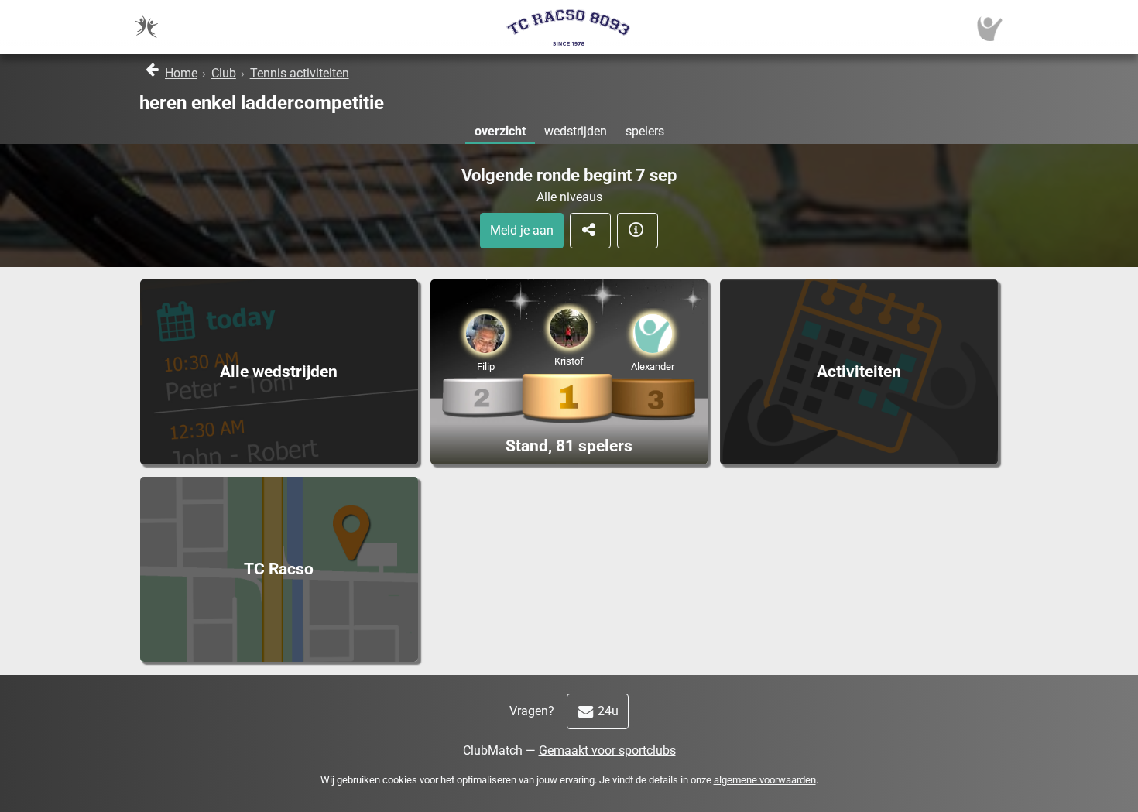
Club (223, 73)
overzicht (500, 131)
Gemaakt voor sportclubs (607, 750)
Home (181, 73)
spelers (645, 131)
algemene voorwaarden (765, 780)
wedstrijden (575, 131)
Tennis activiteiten (299, 73)
